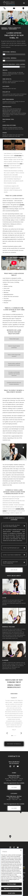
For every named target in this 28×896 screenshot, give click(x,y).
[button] (7, 733)
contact (5, 510)
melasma (6, 165)
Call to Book (14, 787)
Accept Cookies (11, 893)
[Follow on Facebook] (14, 766)
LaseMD (5, 660)
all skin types (18, 155)
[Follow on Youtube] (17, 766)
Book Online (14, 569)
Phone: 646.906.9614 (14, 761)
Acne (4, 598)
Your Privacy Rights (11, 884)
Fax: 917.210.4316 (14, 763)
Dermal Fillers (8, 627)
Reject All (11, 888)
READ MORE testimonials (14, 743)
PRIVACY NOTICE (5, 881)
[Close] (21, 850)
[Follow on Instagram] (10, 766)
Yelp (14, 729)
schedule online (20, 508)
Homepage (4, 27)
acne (21, 163)
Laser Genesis (13, 28)
